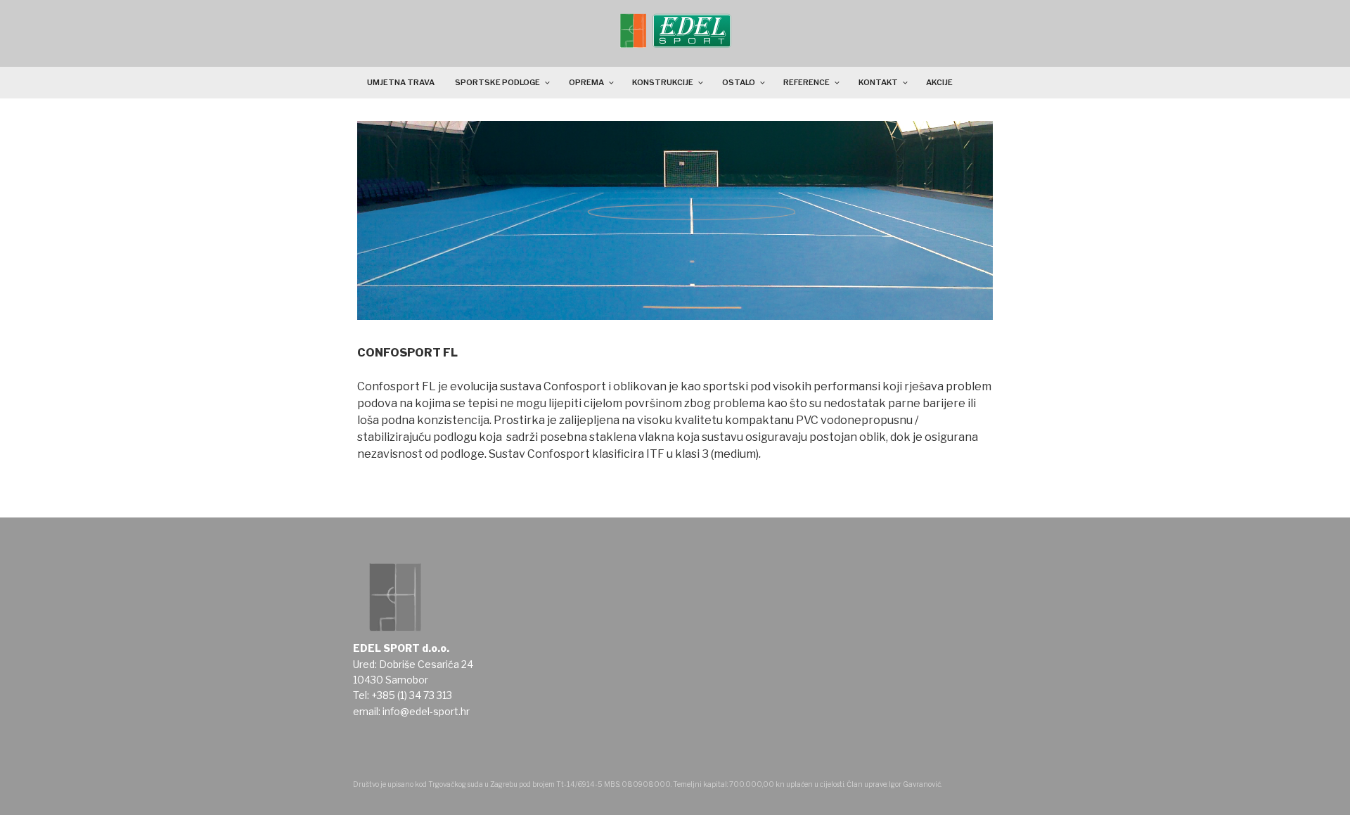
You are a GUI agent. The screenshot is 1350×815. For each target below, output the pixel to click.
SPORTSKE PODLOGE (497, 82)
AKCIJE (939, 82)
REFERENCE (806, 82)
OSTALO (738, 82)
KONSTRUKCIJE (662, 82)
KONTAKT (878, 82)
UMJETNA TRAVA (401, 82)
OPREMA (586, 82)
